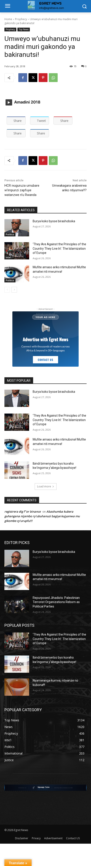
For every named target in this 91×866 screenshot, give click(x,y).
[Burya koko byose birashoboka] (16, 227)
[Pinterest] (43, 77)
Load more (44, 486)
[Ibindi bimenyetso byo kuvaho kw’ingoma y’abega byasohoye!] (16, 470)
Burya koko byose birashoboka (54, 221)
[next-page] (14, 290)
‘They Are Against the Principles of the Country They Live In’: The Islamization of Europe (59, 248)
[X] (32, 77)
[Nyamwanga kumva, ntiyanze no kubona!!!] (16, 687)
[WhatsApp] (53, 77)
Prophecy (21, 19)
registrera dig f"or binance (22, 511)
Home (8, 19)
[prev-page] (7, 290)
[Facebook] (22, 77)
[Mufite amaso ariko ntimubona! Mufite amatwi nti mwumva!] (16, 273)
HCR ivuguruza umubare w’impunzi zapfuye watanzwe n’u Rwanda (21, 190)
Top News (23, 29)
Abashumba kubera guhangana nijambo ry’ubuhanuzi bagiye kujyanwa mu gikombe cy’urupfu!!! (42, 516)
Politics (10, 234)
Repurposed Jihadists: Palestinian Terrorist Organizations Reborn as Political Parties (56, 602)
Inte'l (8, 257)
